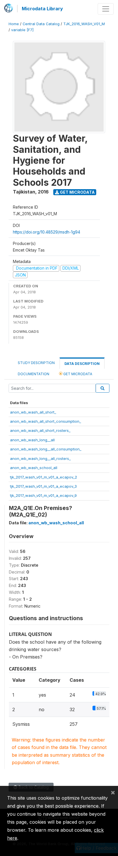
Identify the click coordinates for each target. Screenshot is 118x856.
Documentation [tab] (33, 374)
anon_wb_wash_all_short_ (33, 412)
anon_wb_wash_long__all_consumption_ (45, 449)
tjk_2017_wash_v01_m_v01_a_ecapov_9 (43, 495)
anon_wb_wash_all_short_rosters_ (40, 430)
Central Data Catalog (41, 24)
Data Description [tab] (82, 363)
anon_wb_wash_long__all (32, 440)
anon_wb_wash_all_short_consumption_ (45, 421)
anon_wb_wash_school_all (33, 467)
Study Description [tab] (36, 363)
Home (14, 24)
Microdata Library (42, 8)
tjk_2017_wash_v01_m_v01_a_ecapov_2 (43, 477)
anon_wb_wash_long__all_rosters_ (40, 458)
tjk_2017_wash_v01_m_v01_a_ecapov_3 (43, 486)
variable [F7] (22, 30)
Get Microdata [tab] (77, 374)
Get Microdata (77, 192)
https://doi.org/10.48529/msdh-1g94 (46, 232)
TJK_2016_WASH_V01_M (84, 24)
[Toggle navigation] (106, 9)
